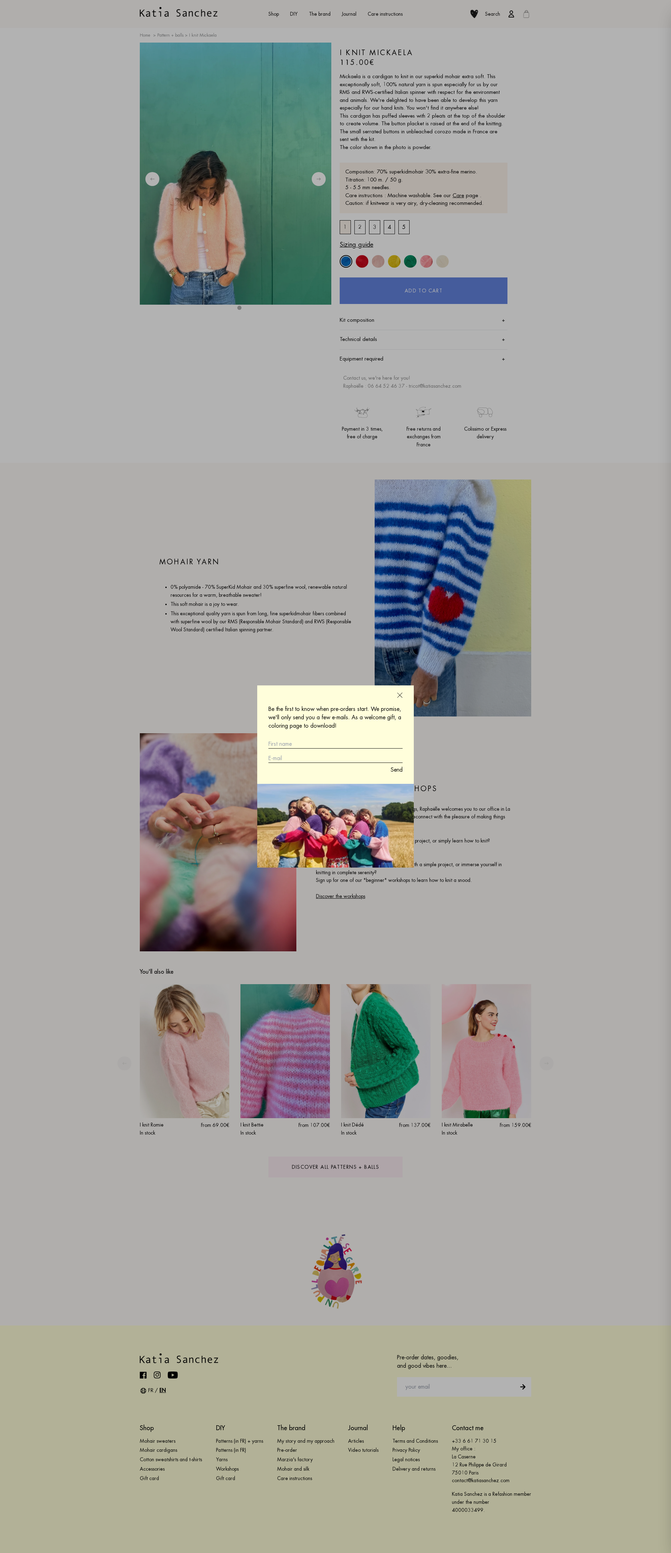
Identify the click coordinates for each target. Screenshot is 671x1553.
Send (397, 770)
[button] (400, 695)
